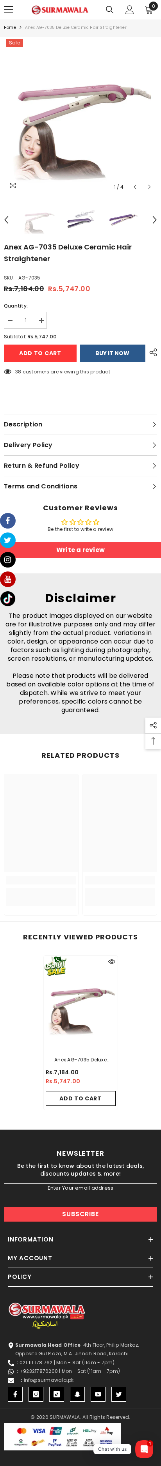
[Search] (109, 9)
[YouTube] (98, 1394)
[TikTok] (56, 1394)
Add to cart (40, 353)
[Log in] (129, 9)
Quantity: (16, 305)
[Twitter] (118, 1394)
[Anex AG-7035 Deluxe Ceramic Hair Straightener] (81, 1004)
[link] (41, 880)
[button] (135, 187)
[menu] (8, 9)
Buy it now (112, 353)
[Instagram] (36, 1394)
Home (10, 27)
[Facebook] (15, 1394)
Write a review (80, 549)
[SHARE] (151, 352)
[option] (80, 116)
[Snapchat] (77, 1394)
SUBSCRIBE (80, 1214)
